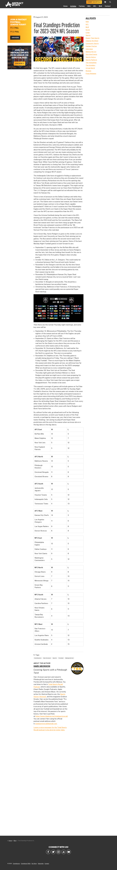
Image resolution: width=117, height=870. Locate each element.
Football (61, 658)
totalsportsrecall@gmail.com (46, 724)
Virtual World (90, 68)
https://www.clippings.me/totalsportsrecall (51, 716)
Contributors (37, 658)
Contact (108, 6)
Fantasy (82, 6)
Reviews (88, 71)
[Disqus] (58, 759)
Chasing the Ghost (92, 41)
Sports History (91, 57)
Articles (73, 6)
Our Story (34, 863)
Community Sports (92, 43)
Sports (55, 658)
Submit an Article (94, 2)
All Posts (91, 18)
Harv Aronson (47, 658)
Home (65, 6)
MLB (100, 6)
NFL (94, 6)
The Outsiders (90, 65)
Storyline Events (91, 54)
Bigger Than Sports (92, 38)
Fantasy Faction (91, 46)
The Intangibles (91, 63)
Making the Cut (69, 658)
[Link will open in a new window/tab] (48, 852)
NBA (89, 6)
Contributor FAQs (26, 863)
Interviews (89, 49)
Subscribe (41, 863)
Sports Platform (91, 60)
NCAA (88, 30)
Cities (88, 32)
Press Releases (91, 73)
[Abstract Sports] (14, 4)
